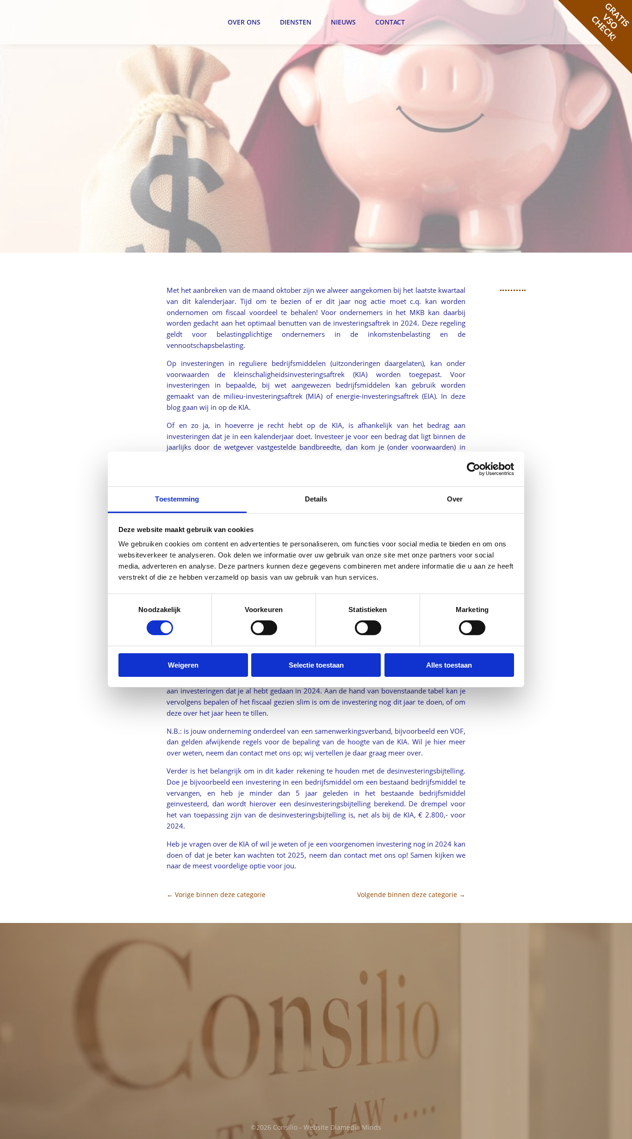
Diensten (295, 22)
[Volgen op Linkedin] (356, 1073)
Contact (390, 22)
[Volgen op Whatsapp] (395, 1073)
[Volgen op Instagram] (376, 1073)
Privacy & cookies (487, 965)
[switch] (264, 627)
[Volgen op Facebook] (337, 1073)
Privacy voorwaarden (493, 1005)
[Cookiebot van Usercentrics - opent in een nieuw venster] (473, 469)
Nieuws (343, 22)
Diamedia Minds (355, 1127)
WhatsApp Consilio (238, 1064)
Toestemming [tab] (177, 499)
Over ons (244, 22)
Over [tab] (455, 499)
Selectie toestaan (316, 665)
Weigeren (183, 665)
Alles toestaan (449, 665)
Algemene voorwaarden (498, 994)
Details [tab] (316, 499)
